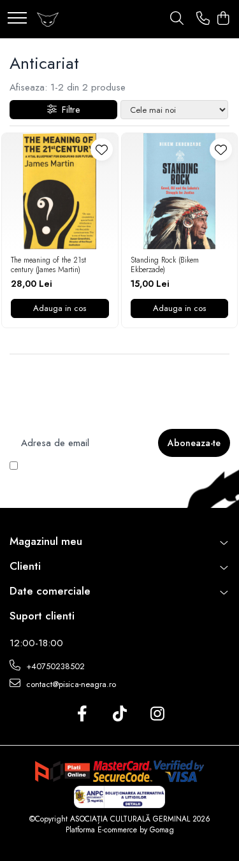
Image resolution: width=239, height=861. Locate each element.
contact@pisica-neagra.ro (70, 684)
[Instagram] (157, 714)
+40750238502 (54, 666)
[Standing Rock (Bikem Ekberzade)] (180, 191)
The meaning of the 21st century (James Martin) (48, 265)
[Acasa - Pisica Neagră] (48, 19)
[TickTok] (119, 714)
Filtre (68, 109)
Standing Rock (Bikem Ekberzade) (165, 265)
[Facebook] (82, 714)
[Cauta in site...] (177, 19)
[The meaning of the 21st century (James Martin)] (60, 191)
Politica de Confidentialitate (92, 476)
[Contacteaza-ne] (203, 19)
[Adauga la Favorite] (102, 149)
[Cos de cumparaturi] (222, 19)
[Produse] (17, 18)
